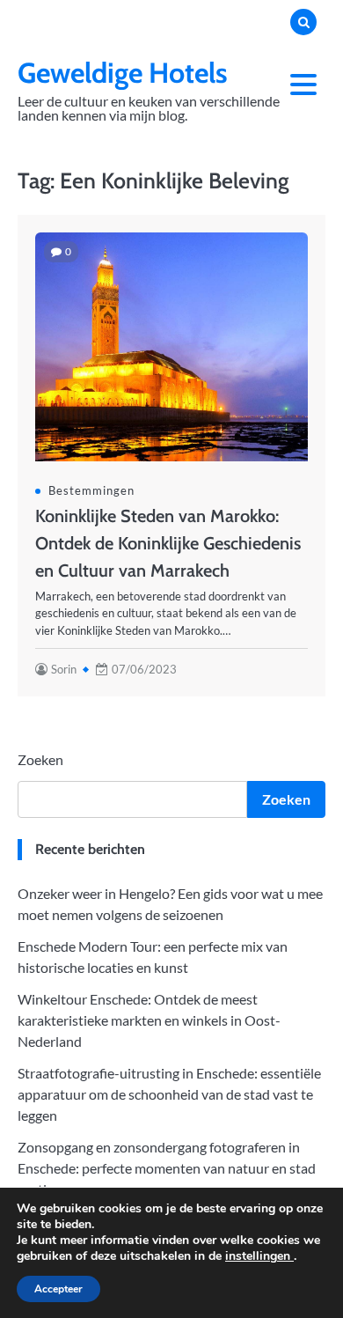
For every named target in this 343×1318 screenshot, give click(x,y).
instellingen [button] (259, 1256)
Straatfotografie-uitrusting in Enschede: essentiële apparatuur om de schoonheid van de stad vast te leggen (169, 1093)
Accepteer (58, 1289)
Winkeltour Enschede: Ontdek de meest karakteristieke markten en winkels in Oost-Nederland (149, 1019)
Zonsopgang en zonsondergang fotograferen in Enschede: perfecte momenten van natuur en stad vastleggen (167, 1167)
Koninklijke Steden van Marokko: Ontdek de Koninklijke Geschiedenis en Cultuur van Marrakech (168, 543)
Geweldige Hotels (123, 72)
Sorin (64, 669)
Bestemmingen (91, 490)
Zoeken (40, 759)
